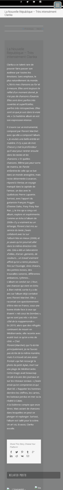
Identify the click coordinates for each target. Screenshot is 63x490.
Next (39, 28)
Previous (29, 28)
